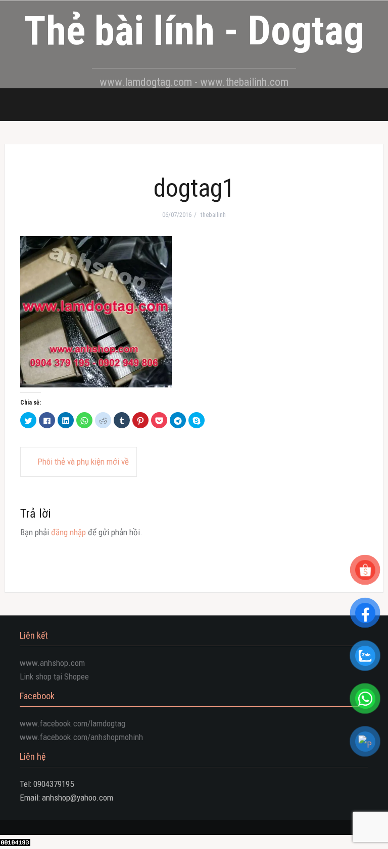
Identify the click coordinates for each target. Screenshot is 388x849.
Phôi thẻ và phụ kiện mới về (83, 462)
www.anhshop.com (52, 663)
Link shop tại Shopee (54, 676)
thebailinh (213, 214)
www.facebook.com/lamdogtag (72, 723)
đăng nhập (68, 532)
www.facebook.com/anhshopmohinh (81, 737)
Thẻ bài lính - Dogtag (194, 30)
